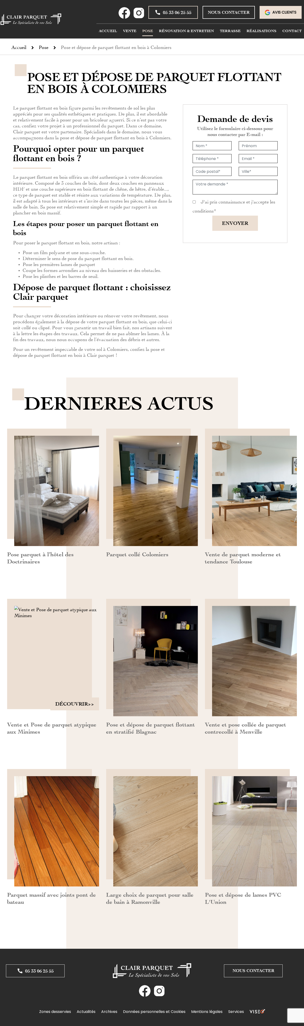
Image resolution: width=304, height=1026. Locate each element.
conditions (203, 210)
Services (236, 1011)
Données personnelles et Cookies (154, 1011)
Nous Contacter (229, 12)
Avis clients (284, 12)
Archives (109, 1011)
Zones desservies (55, 1011)
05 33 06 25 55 (177, 12)
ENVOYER (235, 223)
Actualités (86, 1011)
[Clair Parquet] (31, 19)
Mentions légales (207, 1011)
